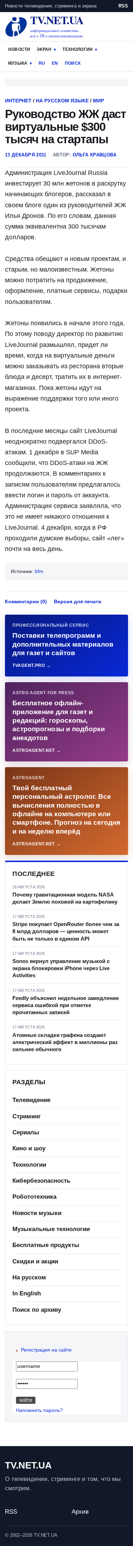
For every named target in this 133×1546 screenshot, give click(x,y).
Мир (98, 100)
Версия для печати (77, 601)
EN (55, 63)
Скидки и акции (35, 1261)
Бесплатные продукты (45, 1245)
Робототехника (34, 1196)
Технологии (77, 49)
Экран (44, 49)
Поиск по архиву (36, 1309)
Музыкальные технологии (51, 1229)
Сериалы (25, 1132)
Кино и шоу (28, 1148)
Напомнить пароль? (39, 1410)
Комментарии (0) (26, 601)
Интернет (18, 100)
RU (42, 63)
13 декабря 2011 (25, 154)
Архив (80, 1511)
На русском (29, 1277)
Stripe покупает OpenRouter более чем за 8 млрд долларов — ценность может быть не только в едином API (65, 931)
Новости (19, 49)
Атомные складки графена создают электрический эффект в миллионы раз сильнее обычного (64, 1042)
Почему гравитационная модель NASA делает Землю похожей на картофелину (64, 898)
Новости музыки (36, 1213)
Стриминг (26, 1116)
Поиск (73, 63)
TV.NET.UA (28, 1465)
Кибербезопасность (41, 1180)
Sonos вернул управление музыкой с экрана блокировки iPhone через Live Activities (61, 968)
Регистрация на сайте (46, 1350)
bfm (39, 571)
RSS (123, 6)
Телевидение (31, 1100)
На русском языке (62, 100)
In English (26, 1293)
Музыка (17, 63)
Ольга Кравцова (94, 154)
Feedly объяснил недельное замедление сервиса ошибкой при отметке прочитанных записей (65, 1005)
